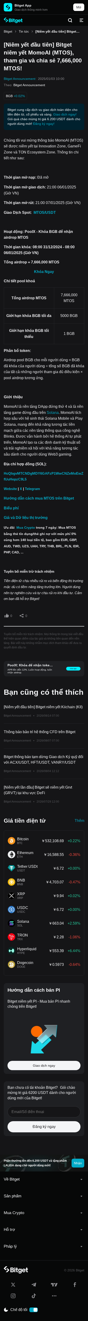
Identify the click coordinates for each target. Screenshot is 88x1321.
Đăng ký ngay (44, 1127)
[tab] (44, 1179)
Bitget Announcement (19, 79)
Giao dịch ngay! (65, 114)
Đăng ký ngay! (43, 124)
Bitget (8, 31)
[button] (44, 1179)
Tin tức (24, 31)
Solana (53, 413)
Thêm (79, 821)
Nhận (78, 1163)
